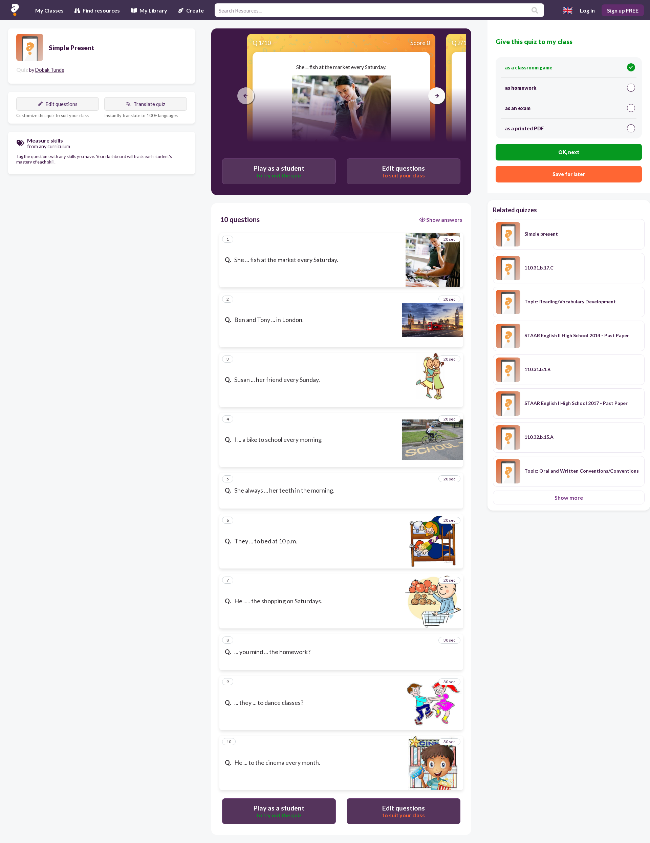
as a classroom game (528, 67)
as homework (520, 88)
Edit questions (61, 104)
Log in (587, 10)
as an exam (517, 108)
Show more (569, 497)
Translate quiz (149, 104)
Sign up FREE (622, 10)
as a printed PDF (524, 128)
